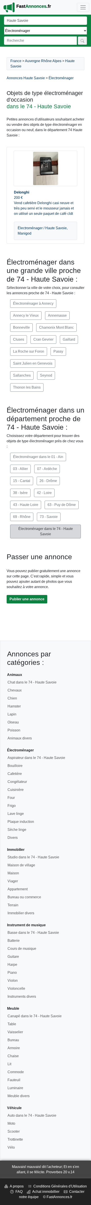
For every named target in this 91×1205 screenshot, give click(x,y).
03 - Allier (20, 469)
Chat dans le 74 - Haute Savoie (32, 682)
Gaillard (69, 339)
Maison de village (21, 865)
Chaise (13, 1056)
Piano (12, 972)
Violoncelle (16, 988)
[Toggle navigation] (83, 7)
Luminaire (15, 1088)
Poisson (14, 730)
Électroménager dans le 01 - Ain (38, 457)
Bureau (13, 1040)
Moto (11, 1123)
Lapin (12, 714)
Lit (9, 1064)
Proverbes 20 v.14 (60, 1172)
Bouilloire (15, 766)
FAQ (18, 1191)
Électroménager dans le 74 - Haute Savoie (45, 531)
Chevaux (15, 690)
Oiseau (13, 722)
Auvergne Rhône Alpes (43, 61)
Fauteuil (14, 1080)
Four (11, 798)
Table (12, 1024)
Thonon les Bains (27, 387)
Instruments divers (22, 996)
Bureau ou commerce (24, 897)
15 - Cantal (21, 481)
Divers (13, 838)
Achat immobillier (44, 1191)
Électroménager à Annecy (33, 303)
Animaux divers (20, 738)
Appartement (18, 889)
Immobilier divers (21, 913)
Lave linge (16, 814)
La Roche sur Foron (28, 351)
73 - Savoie (49, 517)
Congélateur (17, 782)
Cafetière (15, 774)
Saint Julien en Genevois (32, 363)
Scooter (14, 1131)
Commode (16, 1072)
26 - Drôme (48, 481)
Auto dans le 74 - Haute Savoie (32, 1115)
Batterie (14, 940)
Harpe (12, 964)
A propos (16, 1186)
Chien (12, 698)
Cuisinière (16, 790)
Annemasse (57, 315)
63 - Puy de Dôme (61, 505)
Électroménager (61, 78)
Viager (13, 881)
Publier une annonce (26, 599)
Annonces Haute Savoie (26, 78)
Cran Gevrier (43, 339)
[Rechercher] (82, 40)
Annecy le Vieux (26, 315)
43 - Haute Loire (25, 505)
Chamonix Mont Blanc (56, 327)
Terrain (13, 905)
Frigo (12, 806)
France (15, 61)
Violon (13, 980)
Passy (58, 351)
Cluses (18, 339)
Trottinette (15, 1139)
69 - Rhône (21, 517)
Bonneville (21, 327)
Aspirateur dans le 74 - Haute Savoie (36, 758)
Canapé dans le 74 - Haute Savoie (35, 1016)
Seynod (46, 375)
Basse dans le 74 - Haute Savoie (33, 932)
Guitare (13, 956)
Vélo (11, 1147)
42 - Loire (44, 493)
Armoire (14, 1048)
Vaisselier (15, 1032)
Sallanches (22, 375)
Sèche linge (17, 830)
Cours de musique (22, 948)
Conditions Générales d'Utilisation (59, 1186)
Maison (13, 873)
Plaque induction (21, 822)
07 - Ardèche (47, 469)
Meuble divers (19, 1096)
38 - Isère (20, 493)
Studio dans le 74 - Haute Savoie (33, 857)
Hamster (14, 706)
